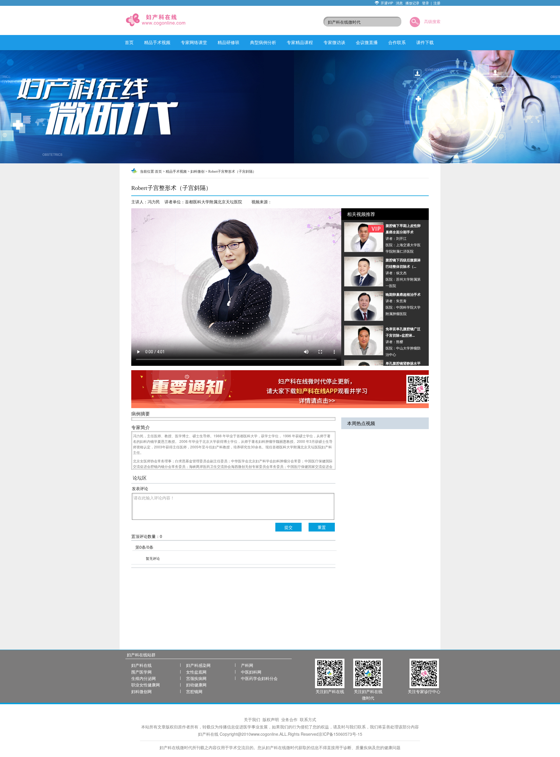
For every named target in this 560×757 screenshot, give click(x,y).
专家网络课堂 (194, 42)
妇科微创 (197, 171)
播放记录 (412, 2)
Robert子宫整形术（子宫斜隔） (232, 171)
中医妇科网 (251, 672)
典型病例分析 (263, 42)
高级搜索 (432, 21)
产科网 (247, 665)
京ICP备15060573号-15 (340, 734)
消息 (399, 2)
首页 (129, 42)
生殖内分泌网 (143, 678)
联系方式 (308, 719)
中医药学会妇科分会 (259, 678)
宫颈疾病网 (196, 678)
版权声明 (270, 719)
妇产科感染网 (198, 665)
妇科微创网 (141, 691)
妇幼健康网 (196, 685)
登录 (425, 2)
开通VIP (387, 2)
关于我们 (252, 719)
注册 (436, 2)
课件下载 (425, 42)
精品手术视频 (157, 42)
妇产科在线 (141, 665)
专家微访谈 (334, 42)
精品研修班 (228, 42)
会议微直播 (367, 42)
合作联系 (397, 42)
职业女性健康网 (145, 685)
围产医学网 (141, 672)
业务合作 (289, 719)
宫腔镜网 (194, 691)
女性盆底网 (196, 672)
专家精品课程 (300, 42)
